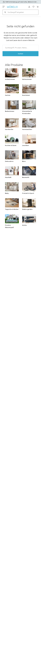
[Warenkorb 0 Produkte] (38, 7)
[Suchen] (5, 12)
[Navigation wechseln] (3, 7)
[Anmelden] (29, 7)
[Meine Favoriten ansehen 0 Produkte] (33, 7)
